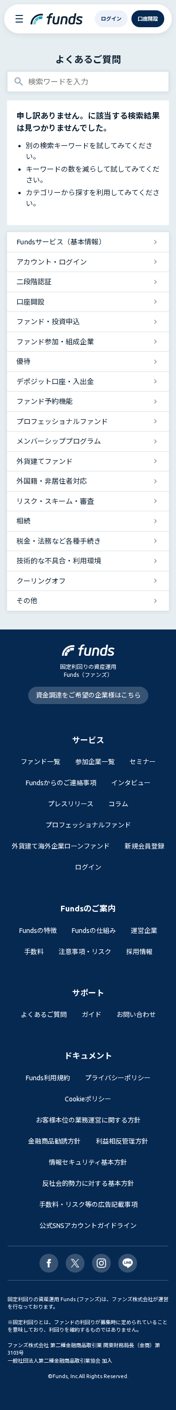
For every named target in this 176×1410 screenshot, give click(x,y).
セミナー (143, 762)
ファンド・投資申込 (48, 322)
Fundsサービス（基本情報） (61, 242)
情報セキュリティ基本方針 (88, 1162)
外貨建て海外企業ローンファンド (61, 846)
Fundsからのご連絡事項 (61, 783)
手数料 (34, 951)
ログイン (88, 867)
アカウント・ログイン (51, 262)
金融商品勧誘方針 (54, 1141)
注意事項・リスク (85, 951)
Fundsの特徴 (38, 930)
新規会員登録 (144, 846)
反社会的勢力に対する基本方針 (88, 1183)
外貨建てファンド (44, 461)
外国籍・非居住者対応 (51, 481)
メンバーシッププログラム (58, 441)
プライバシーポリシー (118, 1078)
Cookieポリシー (88, 1099)
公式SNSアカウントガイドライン (88, 1225)
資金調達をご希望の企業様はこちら (88, 695)
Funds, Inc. (66, 1376)
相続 (23, 521)
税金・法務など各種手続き (58, 541)
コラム (118, 804)
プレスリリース (70, 804)
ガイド (91, 1014)
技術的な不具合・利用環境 (58, 561)
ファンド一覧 (40, 762)
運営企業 (144, 930)
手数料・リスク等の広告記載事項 (88, 1204)
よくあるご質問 (88, 59)
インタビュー (131, 783)
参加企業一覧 (95, 762)
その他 (27, 601)
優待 (23, 361)
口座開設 (30, 302)
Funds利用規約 (48, 1078)
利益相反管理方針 (122, 1141)
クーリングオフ (41, 581)
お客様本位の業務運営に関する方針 (88, 1120)
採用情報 (139, 951)
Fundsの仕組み (94, 930)
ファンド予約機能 (44, 401)
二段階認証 (34, 282)
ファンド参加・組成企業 (55, 342)
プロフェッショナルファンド (62, 421)
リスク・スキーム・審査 (55, 501)
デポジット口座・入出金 (55, 382)
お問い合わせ (136, 1014)
